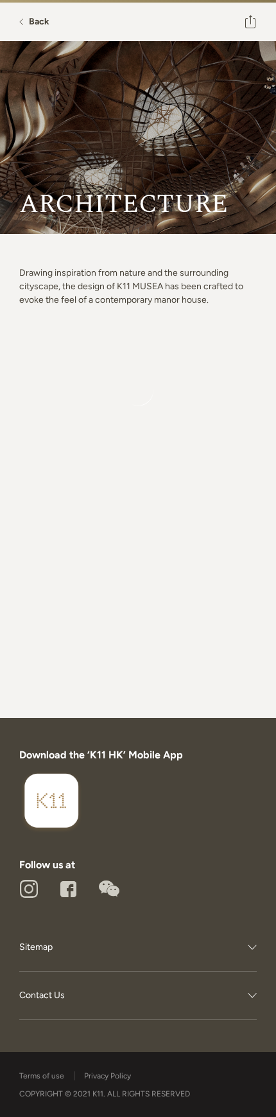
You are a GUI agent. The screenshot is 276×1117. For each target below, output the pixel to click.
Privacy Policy (107, 1076)
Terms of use (41, 1076)
